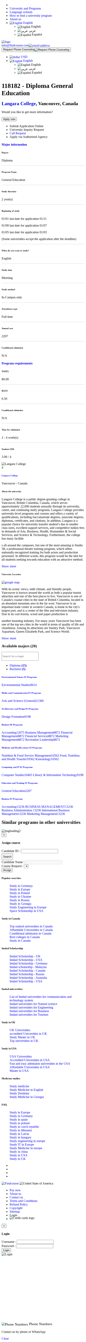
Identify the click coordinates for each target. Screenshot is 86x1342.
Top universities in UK (24, 1040)
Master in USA (19, 1070)
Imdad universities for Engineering (31, 1007)
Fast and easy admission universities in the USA (40, 1063)
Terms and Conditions (23, 1201)
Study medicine (19, 1086)
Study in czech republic (24, 1126)
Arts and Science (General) (23, 700)
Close (5, 1338)
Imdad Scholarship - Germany (29, 963)
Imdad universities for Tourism (29, 1014)
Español (36, 34)
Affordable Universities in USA (30, 1067)
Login (6, 1250)
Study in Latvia (19, 1133)
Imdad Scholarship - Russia (27, 974)
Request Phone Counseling (19, 49)
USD (24, 57)
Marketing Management (46, 814)
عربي (32, 30)
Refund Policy (19, 1204)
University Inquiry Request (27, 129)
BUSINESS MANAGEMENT (49, 806)
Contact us (16, 1197)
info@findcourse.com (15, 45)
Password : (8, 1246)
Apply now (9, 119)
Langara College (19, 103)
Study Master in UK (22, 1037)
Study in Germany (21, 886)
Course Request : (12, 866)
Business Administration (22, 810)
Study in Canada (20, 940)
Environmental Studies (19, 685)
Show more (9, 566)
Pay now (15, 1190)
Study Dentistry (19, 1093)
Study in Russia (19, 900)
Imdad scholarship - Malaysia (28, 967)
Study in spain (19, 1119)
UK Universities (20, 1030)
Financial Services (40, 736)
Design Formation (16, 716)
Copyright (16, 1208)
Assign (7, 870)
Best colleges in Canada (25, 937)
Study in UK (18, 1158)
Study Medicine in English (26, 1089)
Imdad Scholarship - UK (25, 956)
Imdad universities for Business (29, 1011)
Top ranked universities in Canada (31, 926)
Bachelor (17, 669)
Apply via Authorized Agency (29, 136)
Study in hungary (20, 1137)
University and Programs (25, 8)
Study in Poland (20, 893)
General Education (17, 791)
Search (7, 856)
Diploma (18, 665)
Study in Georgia (20, 903)
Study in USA (19, 1155)
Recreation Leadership (42, 739)
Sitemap (15, 1211)
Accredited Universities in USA (30, 1060)
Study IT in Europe (22, 1144)
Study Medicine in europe (26, 1148)
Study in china (19, 1151)
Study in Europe (20, 889)
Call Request (18, 133)
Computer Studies (17, 775)
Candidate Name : (13, 862)
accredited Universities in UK (28, 1033)
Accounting (13, 732)
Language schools (21, 12)
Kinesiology (47, 759)
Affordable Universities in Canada (31, 930)
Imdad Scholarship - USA (26, 960)
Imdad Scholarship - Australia (28, 977)
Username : (9, 1241)
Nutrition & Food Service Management (31, 755)
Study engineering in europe (27, 1141)
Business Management (43, 732)
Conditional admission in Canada (30, 933)
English (27, 22)
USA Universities (21, 1056)
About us (15, 19)
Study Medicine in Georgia (27, 1097)
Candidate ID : (11, 851)
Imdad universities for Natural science (33, 1004)
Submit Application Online (26, 126)
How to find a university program (31, 15)
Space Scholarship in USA (26, 911)
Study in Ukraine (20, 896)
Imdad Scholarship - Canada (27, 970)
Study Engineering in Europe (28, 907)
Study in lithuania (21, 1130)
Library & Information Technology (58, 775)
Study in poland (20, 1123)
